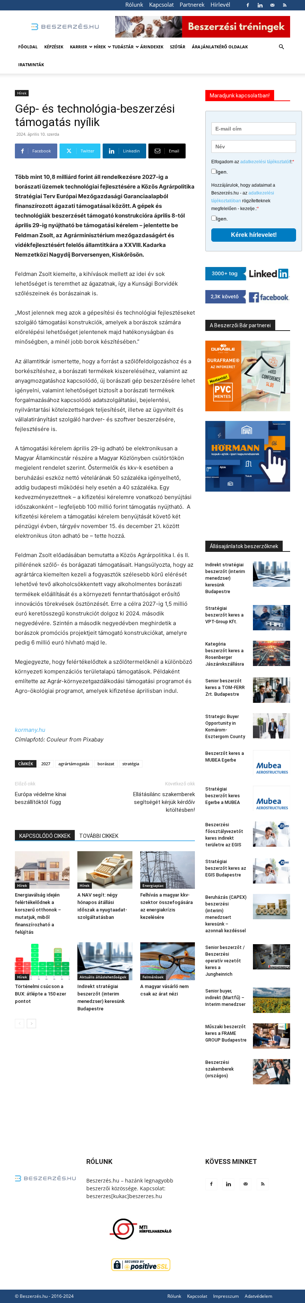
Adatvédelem (258, 1296)
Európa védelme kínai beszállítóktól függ (40, 798)
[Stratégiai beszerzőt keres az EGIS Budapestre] (271, 871)
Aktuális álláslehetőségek (103, 976)
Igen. (222, 172)
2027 (45, 763)
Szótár (177, 46)
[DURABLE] (247, 376)
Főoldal (28, 46)
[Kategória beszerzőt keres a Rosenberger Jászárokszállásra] (271, 653)
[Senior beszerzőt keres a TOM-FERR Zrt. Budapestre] (271, 690)
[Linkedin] (260, 5)
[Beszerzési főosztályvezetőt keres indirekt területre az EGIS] (271, 834)
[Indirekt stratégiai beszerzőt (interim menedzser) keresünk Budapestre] (104, 961)
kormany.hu (30, 729)
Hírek (100, 46)
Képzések (53, 46)
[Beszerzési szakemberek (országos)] (271, 1072)
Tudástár (123, 46)
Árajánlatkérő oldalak (220, 46)
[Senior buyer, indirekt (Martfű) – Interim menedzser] (271, 1000)
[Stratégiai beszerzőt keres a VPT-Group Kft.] (271, 618)
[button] (281, 47)
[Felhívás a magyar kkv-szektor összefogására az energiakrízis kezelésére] (167, 870)
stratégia (130, 763)
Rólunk (134, 4)
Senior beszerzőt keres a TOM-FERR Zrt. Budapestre (225, 687)
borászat (105, 763)
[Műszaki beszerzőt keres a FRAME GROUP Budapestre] (271, 1036)
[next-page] (31, 1023)
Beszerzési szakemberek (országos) (219, 1069)
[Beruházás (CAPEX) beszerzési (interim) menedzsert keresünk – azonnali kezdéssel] (271, 907)
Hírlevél (220, 4)
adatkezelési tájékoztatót (265, 161)
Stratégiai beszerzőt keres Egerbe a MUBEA (222, 795)
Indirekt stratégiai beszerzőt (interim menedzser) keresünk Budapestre (225, 578)
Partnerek (192, 4)
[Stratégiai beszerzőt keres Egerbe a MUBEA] (271, 798)
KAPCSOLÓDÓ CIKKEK (44, 836)
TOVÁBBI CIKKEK (98, 836)
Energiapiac (153, 885)
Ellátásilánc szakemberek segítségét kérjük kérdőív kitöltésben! (164, 802)
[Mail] (272, 5)
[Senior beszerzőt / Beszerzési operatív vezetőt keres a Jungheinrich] (271, 957)
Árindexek (151, 46)
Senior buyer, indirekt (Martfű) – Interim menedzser (225, 997)
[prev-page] (19, 1023)
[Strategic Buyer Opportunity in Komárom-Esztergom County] (271, 726)
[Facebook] (247, 5)
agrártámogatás (73, 763)
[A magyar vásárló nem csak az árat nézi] (167, 961)
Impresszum (226, 1296)
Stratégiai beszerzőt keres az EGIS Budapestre (225, 868)
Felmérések (153, 976)
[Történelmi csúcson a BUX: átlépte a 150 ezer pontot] (42, 961)
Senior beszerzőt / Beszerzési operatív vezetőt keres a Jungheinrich (225, 961)
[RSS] (284, 5)
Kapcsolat (161, 4)
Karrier (78, 46)
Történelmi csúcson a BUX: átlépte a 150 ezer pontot (40, 994)
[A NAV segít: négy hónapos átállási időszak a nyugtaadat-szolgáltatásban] (104, 870)
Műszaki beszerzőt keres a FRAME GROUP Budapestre (226, 1033)
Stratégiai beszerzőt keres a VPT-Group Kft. (224, 615)
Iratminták (31, 64)
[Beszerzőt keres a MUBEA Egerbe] (271, 763)
